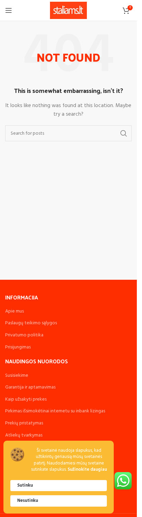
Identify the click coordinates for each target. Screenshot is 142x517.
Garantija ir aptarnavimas (30, 387)
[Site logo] (68, 11)
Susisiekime (16, 376)
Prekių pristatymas (24, 423)
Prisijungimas (18, 347)
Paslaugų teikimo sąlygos (31, 323)
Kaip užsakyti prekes (26, 399)
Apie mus (14, 311)
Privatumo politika (24, 335)
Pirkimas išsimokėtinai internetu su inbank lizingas (55, 411)
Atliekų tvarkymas (23, 435)
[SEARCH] (124, 133)
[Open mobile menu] (9, 10)
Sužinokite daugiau (87, 470)
